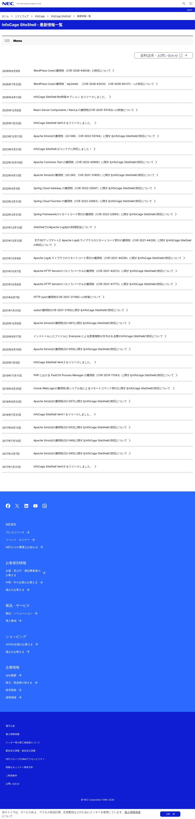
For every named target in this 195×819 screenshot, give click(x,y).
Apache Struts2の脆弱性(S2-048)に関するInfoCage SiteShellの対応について (80, 440)
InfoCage (40, 16)
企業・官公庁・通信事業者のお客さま (23, 573)
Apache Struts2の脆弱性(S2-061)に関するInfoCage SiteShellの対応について (80, 323)
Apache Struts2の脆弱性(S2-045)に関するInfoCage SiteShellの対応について (80, 453)
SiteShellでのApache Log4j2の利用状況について (63, 227)
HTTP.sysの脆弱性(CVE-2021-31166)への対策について (67, 296)
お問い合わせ (12, 783)
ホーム (5, 16)
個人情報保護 (133, 812)
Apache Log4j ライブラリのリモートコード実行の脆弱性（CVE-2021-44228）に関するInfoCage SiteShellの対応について (107, 257)
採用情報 (11, 697)
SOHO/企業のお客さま (19, 644)
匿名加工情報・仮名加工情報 (20, 750)
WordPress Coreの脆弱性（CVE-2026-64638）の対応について (72, 70)
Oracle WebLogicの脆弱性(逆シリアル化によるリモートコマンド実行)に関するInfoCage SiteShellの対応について (102, 388)
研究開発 (11, 690)
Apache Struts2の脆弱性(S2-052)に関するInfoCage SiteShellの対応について (80, 427)
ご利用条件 (11, 775)
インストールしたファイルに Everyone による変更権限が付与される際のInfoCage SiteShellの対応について (98, 336)
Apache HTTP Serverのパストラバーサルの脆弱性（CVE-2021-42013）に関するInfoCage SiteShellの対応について (103, 270)
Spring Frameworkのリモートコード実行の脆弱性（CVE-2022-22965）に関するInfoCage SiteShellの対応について (103, 214)
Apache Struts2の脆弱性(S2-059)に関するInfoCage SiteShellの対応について (80, 349)
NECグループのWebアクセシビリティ (25, 759)
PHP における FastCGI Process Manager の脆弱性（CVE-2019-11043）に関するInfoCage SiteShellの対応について (104, 375)
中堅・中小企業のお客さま (22, 582)
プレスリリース (15, 532)
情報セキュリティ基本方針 (19, 767)
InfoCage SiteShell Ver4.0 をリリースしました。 (63, 466)
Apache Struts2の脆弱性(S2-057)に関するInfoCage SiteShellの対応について (80, 401)
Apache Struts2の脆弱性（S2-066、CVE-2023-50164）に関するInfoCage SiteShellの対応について (94, 136)
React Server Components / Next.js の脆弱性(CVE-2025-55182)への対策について (84, 109)
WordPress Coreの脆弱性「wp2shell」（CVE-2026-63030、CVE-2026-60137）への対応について (94, 83)
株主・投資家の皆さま (19, 682)
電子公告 (10, 725)
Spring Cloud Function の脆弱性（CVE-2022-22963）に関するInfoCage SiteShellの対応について (93, 201)
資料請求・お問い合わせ (159, 55)
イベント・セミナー (18, 539)
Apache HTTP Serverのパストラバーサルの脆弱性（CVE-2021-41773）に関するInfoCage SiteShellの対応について (103, 284)
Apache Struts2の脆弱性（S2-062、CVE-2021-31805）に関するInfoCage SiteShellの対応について (94, 175)
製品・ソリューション (19, 613)
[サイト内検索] (184, 3)
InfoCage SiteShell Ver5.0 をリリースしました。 (63, 122)
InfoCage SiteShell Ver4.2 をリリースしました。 (63, 362)
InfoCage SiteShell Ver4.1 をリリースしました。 (63, 414)
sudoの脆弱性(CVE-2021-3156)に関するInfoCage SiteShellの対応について (79, 310)
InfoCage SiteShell (61, 16)
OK (168, 814)
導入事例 (11, 620)
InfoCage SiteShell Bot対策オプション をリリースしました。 (70, 96)
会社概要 (11, 675)
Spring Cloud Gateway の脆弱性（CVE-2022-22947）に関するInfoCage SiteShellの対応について (93, 188)
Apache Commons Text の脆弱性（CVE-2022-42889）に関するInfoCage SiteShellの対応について (93, 162)
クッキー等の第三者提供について (23, 742)
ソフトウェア (22, 16)
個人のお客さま (15, 589)
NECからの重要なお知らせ (22, 547)
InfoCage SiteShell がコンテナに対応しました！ (63, 148)
